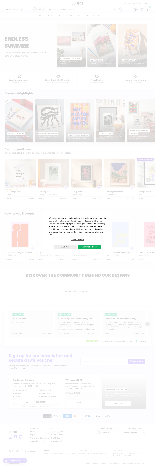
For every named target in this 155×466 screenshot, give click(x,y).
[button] (77, 239)
